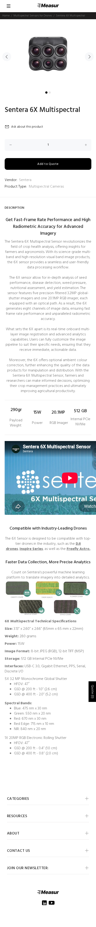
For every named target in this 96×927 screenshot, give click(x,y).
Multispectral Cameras (46, 187)
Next (89, 56)
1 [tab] (46, 92)
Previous (6, 56)
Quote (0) (92, 691)
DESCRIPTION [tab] (14, 208)
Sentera (25, 180)
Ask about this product (27, 127)
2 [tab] (49, 92)
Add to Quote (47, 164)
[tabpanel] (48, 54)
